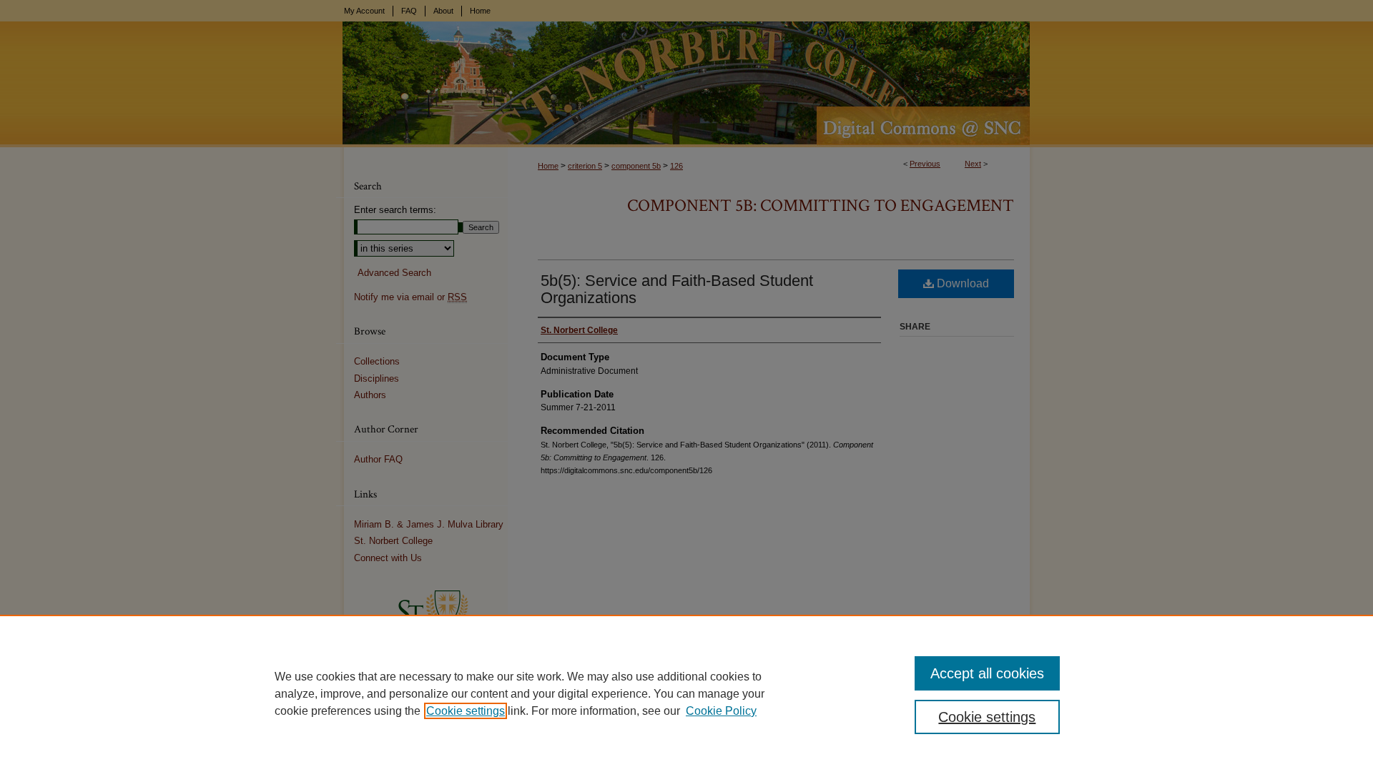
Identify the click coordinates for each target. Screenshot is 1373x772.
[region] (686, 693)
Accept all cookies (987, 673)
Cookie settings (465, 711)
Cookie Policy (721, 711)
